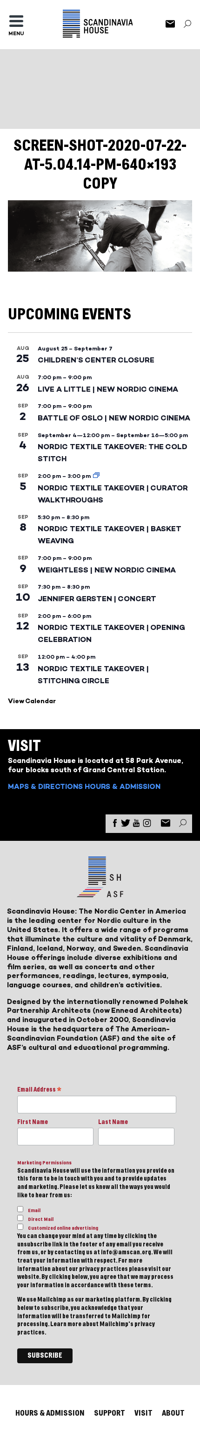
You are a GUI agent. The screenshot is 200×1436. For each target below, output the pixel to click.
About (173, 1413)
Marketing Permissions (44, 1162)
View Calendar (32, 701)
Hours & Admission (122, 786)
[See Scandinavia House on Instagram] (147, 824)
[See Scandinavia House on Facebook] (115, 824)
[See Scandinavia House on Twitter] (125, 824)
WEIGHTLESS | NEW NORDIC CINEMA (107, 570)
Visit (143, 1413)
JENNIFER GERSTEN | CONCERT (97, 598)
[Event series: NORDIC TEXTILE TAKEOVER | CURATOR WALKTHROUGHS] (96, 476)
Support (109, 1413)
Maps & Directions (45, 786)
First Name (32, 1122)
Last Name (113, 1122)
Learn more (65, 1324)
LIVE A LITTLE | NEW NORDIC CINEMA (108, 389)
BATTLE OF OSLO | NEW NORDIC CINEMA (114, 417)
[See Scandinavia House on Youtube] (136, 824)
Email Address (39, 1090)
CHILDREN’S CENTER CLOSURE (96, 360)
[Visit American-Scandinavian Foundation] (100, 893)
